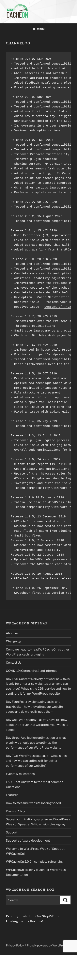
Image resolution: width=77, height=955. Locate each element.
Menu (40, 28)
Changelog (13, 641)
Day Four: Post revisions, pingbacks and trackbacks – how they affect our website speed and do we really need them (34, 706)
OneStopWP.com (48, 916)
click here (67, 464)
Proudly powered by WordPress (47, 945)
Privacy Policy (15, 811)
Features (12, 795)
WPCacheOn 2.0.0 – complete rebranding (35, 861)
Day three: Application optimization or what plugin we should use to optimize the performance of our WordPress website (36, 742)
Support (11, 832)
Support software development (28, 840)
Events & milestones (20, 774)
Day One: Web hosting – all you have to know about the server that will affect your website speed (37, 725)
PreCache (37, 154)
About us (12, 633)
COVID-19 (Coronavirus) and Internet (31, 671)
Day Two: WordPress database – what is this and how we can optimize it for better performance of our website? (36, 760)
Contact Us (14, 662)
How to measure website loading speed (33, 803)
